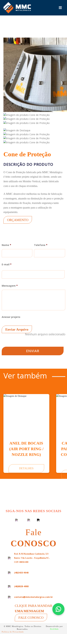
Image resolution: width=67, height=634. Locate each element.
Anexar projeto (33, 325)
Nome (6, 245)
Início (17, 31)
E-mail (7, 264)
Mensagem (10, 285)
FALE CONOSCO (30, 617)
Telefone (40, 245)
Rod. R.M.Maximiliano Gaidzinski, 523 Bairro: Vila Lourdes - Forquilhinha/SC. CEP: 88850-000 (32, 558)
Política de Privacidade (13, 632)
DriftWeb (54, 629)
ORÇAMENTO (17, 220)
